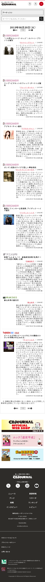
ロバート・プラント (27, 42)
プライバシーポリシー (9, 542)
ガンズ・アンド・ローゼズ (25, 170)
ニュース (12, 493)
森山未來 (31, 302)
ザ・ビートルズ (28, 340)
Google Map (22, 522)
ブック (12, 498)
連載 (12, 502)
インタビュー (12, 507)
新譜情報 (33, 493)
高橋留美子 (30, 261)
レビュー (33, 507)
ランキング (33, 502)
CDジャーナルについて (9, 538)
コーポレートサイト (22, 526)
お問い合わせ (6, 552)
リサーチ (33, 498)
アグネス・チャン (28, 128)
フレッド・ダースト (27, 87)
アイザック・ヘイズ (27, 213)
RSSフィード (6, 547)
